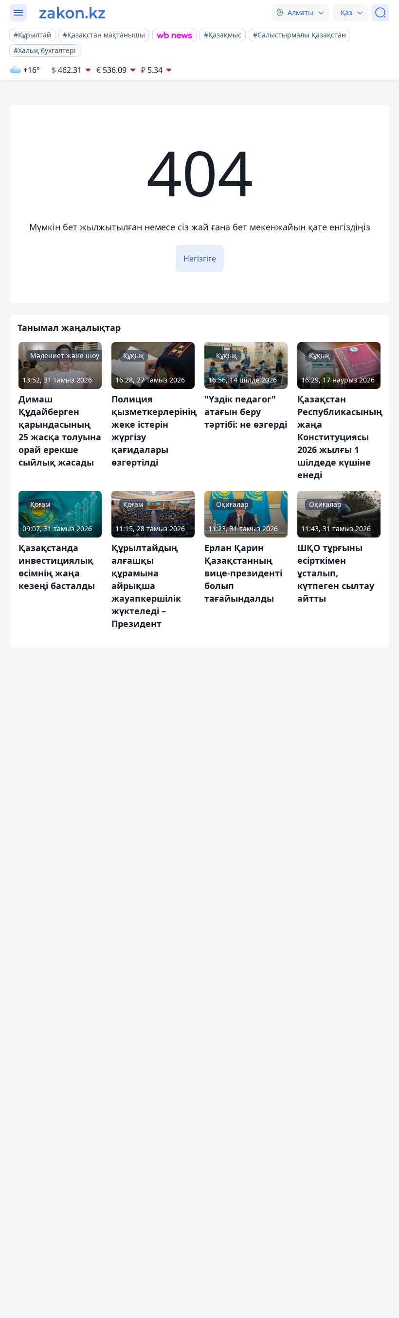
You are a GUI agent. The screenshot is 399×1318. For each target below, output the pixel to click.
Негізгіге (199, 258)
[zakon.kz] (72, 12)
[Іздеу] (380, 12)
